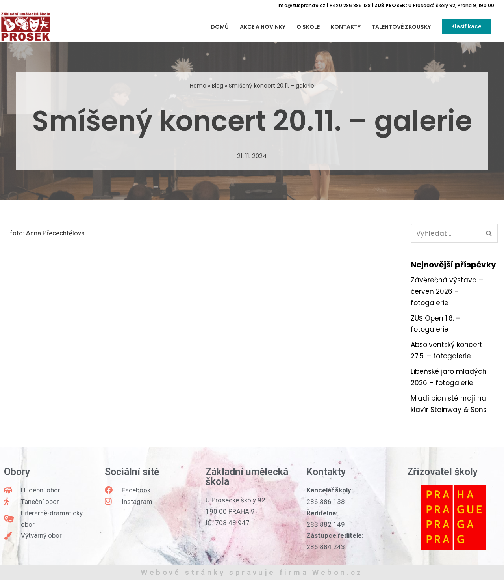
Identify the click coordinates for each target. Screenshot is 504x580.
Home (198, 86)
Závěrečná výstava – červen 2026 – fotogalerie (447, 291)
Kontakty (346, 27)
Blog (217, 86)
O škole (308, 27)
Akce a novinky (262, 27)
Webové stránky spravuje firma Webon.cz (252, 572)
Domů (220, 27)
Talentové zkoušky (401, 27)
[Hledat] (489, 233)
